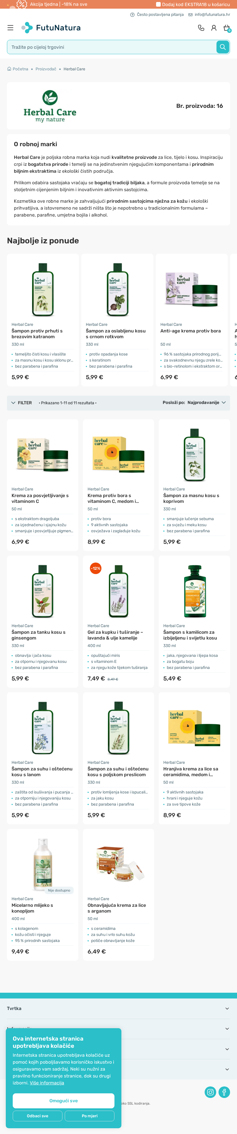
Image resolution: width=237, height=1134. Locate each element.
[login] (213, 27)
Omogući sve (63, 1100)
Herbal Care (74, 69)
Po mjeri (90, 1116)
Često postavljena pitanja (160, 14)
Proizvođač (46, 69)
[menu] (12, 27)
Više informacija (47, 1083)
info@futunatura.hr (212, 14)
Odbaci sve (37, 1116)
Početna (20, 69)
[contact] (201, 27)
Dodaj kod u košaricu (196, 4)
